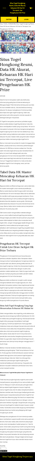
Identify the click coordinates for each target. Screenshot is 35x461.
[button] (3, 451)
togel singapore (14, 387)
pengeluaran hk (16, 300)
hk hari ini (6, 100)
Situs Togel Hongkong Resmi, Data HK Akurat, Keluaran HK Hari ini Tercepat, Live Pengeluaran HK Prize (17, 8)
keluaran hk (6, 193)
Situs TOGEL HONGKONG (8, 24)
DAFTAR (8, 19)
